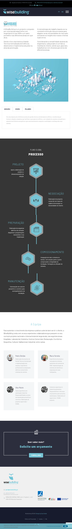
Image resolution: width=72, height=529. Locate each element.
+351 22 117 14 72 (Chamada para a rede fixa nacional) (49, 2)
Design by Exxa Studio (41, 513)
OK (65, 526)
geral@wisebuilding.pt (12, 489)
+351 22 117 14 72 (10, 493)
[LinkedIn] (37, 5)
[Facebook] (34, 5)
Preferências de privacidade (54, 526)
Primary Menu (67, 11)
